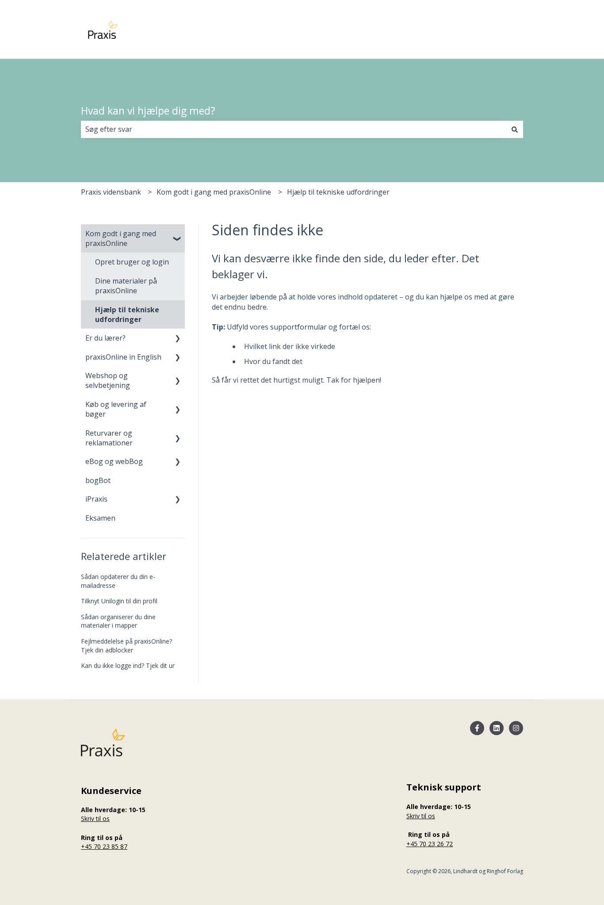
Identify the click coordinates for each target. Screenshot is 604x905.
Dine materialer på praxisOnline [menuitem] (126, 285)
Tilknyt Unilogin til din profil (119, 601)
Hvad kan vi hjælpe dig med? (148, 111)
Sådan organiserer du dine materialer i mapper (118, 621)
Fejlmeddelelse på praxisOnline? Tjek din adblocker (126, 645)
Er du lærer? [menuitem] (105, 338)
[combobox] (293, 129)
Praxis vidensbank (111, 192)
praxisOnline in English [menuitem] (123, 357)
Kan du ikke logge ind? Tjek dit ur (128, 665)
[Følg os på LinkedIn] (496, 728)
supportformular (298, 327)
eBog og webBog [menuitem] (114, 461)
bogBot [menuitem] (98, 480)
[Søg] (514, 129)
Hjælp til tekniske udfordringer (338, 192)
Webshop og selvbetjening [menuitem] (107, 380)
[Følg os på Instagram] (516, 728)
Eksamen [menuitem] (100, 518)
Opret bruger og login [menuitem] (132, 262)
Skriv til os (95, 818)
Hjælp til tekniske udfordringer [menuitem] (127, 314)
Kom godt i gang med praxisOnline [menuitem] (120, 238)
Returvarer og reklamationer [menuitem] (109, 438)
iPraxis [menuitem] (96, 499)
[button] (178, 234)
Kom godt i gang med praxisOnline (214, 192)
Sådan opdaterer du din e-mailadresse (118, 581)
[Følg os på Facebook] (477, 728)
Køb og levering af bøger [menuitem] (115, 409)
